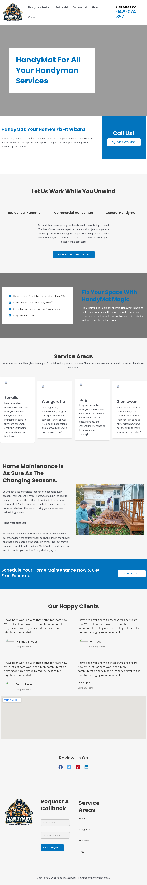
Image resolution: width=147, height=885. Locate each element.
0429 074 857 (126, 14)
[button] (74, 254)
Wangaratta (53, 401)
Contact (32, 17)
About (95, 7)
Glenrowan (127, 401)
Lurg (83, 399)
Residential (61, 7)
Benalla (11, 397)
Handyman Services (39, 7)
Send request (132, 573)
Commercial (80, 7)
